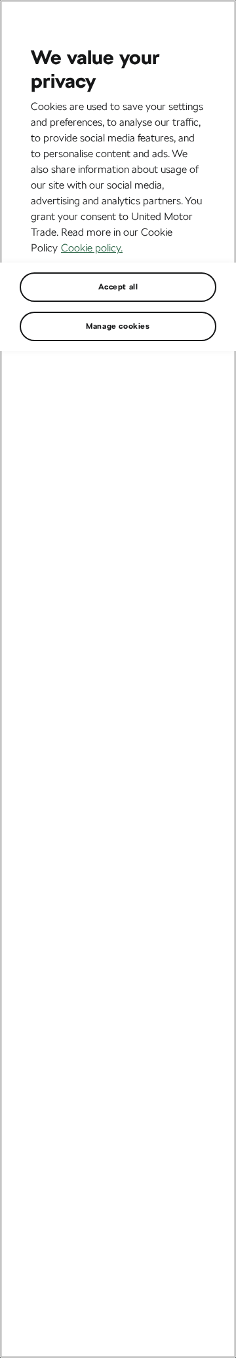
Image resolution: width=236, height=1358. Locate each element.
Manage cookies (117, 326)
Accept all (118, 286)
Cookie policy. (92, 248)
